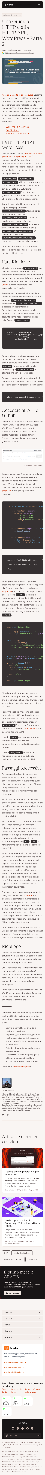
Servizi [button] (7, 1324)
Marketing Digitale (22, 1253)
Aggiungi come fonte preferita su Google (19, 53)
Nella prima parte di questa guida (17, 95)
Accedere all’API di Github (18, 133)
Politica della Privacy (16, 1390)
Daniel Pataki (6, 50)
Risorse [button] (8, 1331)
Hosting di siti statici (12, 1372)
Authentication (30, 728)
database (6, 490)
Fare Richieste (12, 130)
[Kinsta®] (8, 4)
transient (28, 895)
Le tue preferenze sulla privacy (32, 1390)
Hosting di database (12, 1367)
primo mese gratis (21, 1066)
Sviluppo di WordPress (12, 15)
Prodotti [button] (8, 1312)
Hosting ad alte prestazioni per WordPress (22, 1173)
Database (32, 1259)
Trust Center (5, 1390)
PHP (6, 1253)
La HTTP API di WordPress (17, 127)
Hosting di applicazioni (13, 1362)
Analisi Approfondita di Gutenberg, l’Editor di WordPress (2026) (22, 1223)
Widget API (7, 591)
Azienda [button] (8, 1337)
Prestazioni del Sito (13, 1259)
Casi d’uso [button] (9, 1318)
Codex (5, 284)
